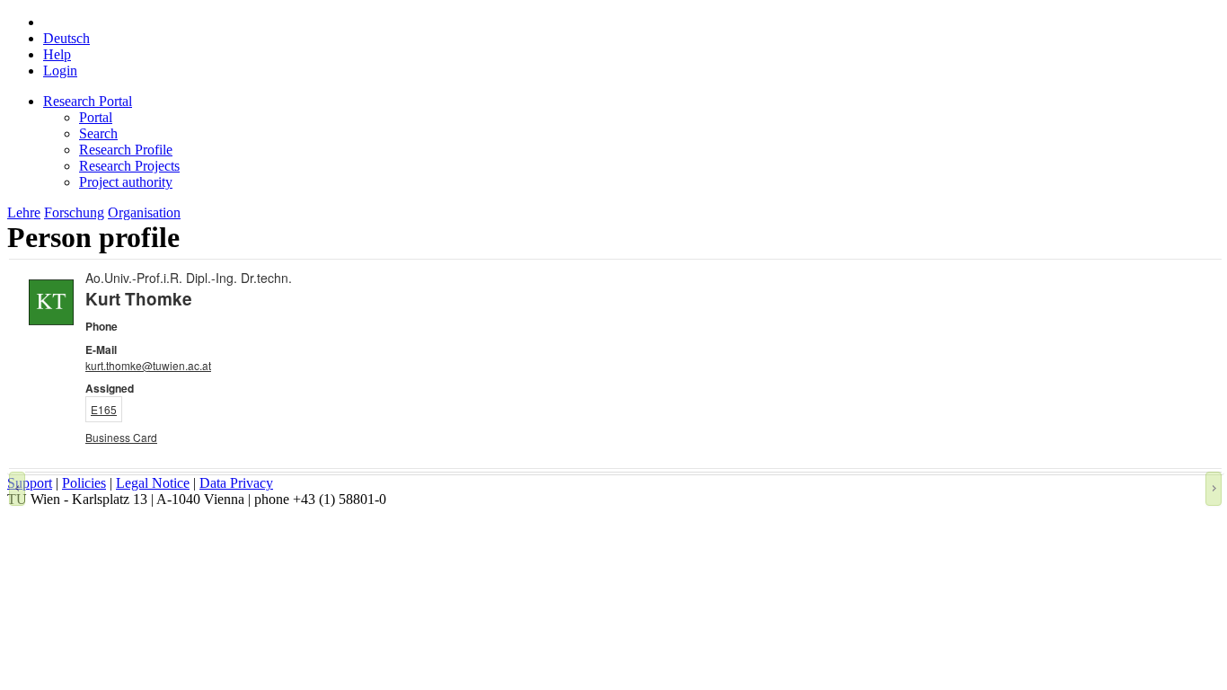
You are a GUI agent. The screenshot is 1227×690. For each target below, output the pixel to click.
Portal (95, 117)
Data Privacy (236, 483)
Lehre (23, 212)
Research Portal (87, 101)
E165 (104, 409)
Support (29, 483)
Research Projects (129, 165)
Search (98, 133)
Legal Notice (153, 483)
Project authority (125, 182)
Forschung (74, 212)
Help (57, 54)
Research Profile (125, 149)
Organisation (144, 212)
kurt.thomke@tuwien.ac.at (148, 365)
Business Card (121, 437)
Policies (84, 483)
